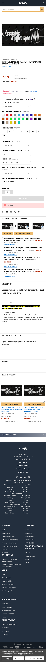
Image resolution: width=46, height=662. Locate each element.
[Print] (11, 211)
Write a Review (6, 67)
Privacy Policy (6, 533)
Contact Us (5, 549)
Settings (6, 658)
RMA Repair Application (9, 546)
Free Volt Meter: (12, 142)
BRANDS (27, 530)
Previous (2, 401)
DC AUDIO (5, 604)
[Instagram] (28, 477)
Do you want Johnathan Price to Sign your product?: (23, 169)
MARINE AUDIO (30, 543)
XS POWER (5, 631)
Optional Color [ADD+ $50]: (16, 111)
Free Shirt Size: (11, 128)
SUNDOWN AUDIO (8, 613)
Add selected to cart (23, 233)
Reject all (18, 658)
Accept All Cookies (34, 658)
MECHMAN (5, 628)
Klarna (27, 562)
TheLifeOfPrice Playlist (9, 587)
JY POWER (5, 634)
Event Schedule (7, 581)
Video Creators (6, 578)
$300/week (33, 91)
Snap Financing (30, 556)
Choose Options (10, 245)
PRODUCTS (28, 533)
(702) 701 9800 (23, 472)
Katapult (27, 553)
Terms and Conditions (9, 543)
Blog (3, 574)
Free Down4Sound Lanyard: (16, 150)
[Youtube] (21, 477)
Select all (7, 233)
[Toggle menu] (3, 3)
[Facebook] (3, 211)
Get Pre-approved (7, 93)
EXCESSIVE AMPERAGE (9, 624)
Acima (27, 559)
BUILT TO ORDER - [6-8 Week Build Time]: (19, 178)
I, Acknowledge (9, 182)
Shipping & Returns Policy (10, 539)
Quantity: (5, 188)
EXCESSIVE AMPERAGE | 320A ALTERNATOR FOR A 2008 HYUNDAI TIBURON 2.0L (33, 409)
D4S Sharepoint (7, 591)
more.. (4, 617)
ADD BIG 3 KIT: (10, 103)
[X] (14, 211)
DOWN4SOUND (7, 607)
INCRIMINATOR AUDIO (9, 610)
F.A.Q (3, 530)
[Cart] (43, 3)
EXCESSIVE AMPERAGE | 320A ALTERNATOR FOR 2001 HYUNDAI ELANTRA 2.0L (11, 409)
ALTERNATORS (29, 536)
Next (44, 401)
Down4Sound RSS (8, 584)
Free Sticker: (10, 159)
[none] (23, 35)
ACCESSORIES (29, 539)
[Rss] (25, 477)
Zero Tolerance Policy (8, 536)
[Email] (7, 211)
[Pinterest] (18, 211)
